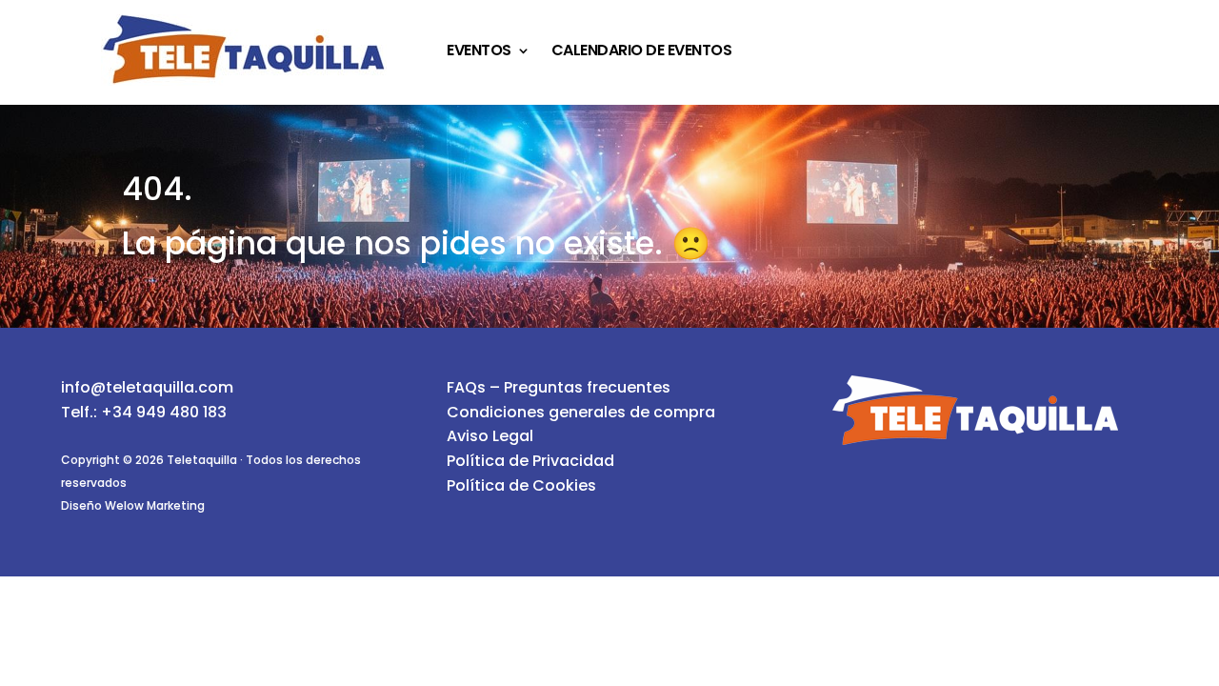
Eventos (479, 52)
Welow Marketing (155, 505)
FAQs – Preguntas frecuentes (558, 387)
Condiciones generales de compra (581, 412)
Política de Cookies (521, 485)
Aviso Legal (490, 436)
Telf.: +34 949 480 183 (144, 412)
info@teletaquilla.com (147, 387)
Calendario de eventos (641, 52)
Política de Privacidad (530, 461)
